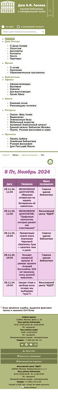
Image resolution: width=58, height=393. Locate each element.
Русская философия (21, 143)
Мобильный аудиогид (22, 122)
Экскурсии (16, 70)
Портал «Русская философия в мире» (30, 129)
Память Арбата (18, 138)
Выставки (15, 86)
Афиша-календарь (20, 84)
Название (27, 184)
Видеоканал (17, 117)
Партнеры (15, 58)
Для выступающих (20, 91)
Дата (9, 184)
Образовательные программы (27, 72)
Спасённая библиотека (23, 141)
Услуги (13, 56)
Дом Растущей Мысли (22, 146)
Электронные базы (20, 119)
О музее (14, 67)
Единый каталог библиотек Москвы (30, 127)
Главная (10, 38)
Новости (14, 89)
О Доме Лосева (18, 45)
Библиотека (12, 77)
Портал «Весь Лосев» (21, 114)
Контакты (15, 53)
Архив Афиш (17, 94)
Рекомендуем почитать (23, 105)
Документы (16, 50)
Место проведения (46, 182)
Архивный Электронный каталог (28, 124)
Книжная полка (18, 103)
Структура (15, 48)
